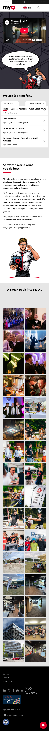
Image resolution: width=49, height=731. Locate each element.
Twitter (9, 690)
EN (29, 7)
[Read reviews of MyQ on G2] (12, 700)
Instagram (22, 690)
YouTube (17, 690)
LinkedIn (4, 690)
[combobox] (29, 8)
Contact (42, 2)
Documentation (30, 2)
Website (6, 2)
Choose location (35, 103)
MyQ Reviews (31, 690)
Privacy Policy (8, 681)
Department (9, 103)
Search (38, 8)
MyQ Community (18, 2)
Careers (6, 674)
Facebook (13, 690)
